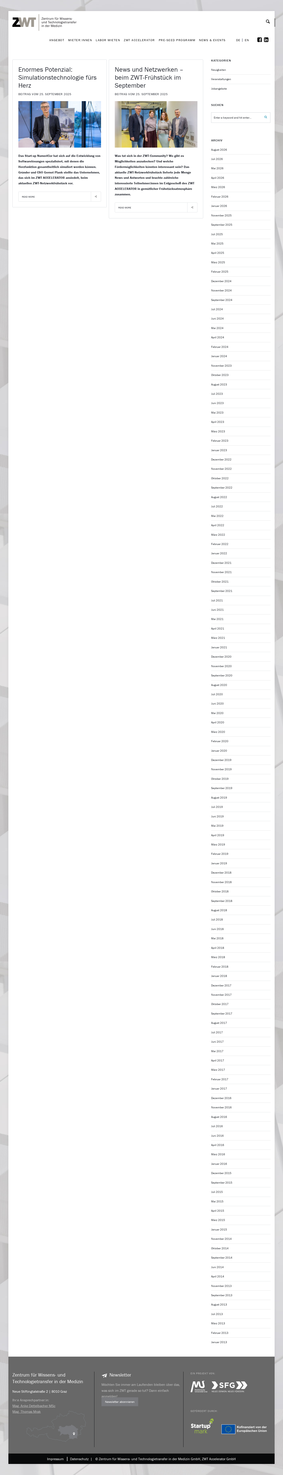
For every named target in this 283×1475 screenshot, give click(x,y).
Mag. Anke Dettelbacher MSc (33, 1406)
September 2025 (221, 225)
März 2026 (218, 187)
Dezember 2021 (221, 563)
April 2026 (217, 178)
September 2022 (221, 487)
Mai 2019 (217, 826)
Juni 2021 (217, 610)
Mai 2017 (217, 1051)
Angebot (57, 40)
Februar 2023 (219, 441)
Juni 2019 (217, 816)
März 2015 (218, 1220)
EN (247, 40)
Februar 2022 (219, 544)
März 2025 (218, 262)
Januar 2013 (219, 1342)
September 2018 (221, 901)
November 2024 (221, 290)
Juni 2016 (217, 1136)
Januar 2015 (219, 1229)
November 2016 (221, 1107)
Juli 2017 (217, 1032)
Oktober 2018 (220, 891)
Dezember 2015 (221, 1173)
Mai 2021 (217, 619)
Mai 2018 (217, 938)
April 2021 (217, 628)
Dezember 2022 (221, 459)
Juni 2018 (217, 929)
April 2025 (217, 253)
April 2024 (217, 337)
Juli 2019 (217, 807)
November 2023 (221, 366)
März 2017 (218, 1070)
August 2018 (219, 910)
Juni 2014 (217, 1267)
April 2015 (217, 1211)
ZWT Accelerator (139, 40)
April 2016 (217, 1145)
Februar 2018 (219, 967)
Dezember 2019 (221, 760)
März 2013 (218, 1323)
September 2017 (221, 1013)
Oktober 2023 (220, 375)
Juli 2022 (217, 506)
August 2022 (219, 497)
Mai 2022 (217, 516)
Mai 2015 (217, 1201)
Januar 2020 (219, 751)
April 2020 (217, 722)
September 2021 (221, 591)
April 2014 (217, 1276)
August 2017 (219, 1023)
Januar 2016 (219, 1164)
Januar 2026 (219, 206)
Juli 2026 (217, 159)
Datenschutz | (80, 1459)
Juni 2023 (217, 403)
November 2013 (221, 1286)
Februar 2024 (219, 347)
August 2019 (219, 797)
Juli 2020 (217, 694)
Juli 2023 (217, 394)
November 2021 (221, 572)
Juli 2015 (217, 1192)
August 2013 (219, 1304)
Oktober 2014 (220, 1248)
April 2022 (217, 525)
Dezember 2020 (221, 657)
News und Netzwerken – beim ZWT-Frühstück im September (149, 77)
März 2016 (218, 1154)
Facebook (262, 40)
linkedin (269, 40)
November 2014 (221, 1239)
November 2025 (221, 215)
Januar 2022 (219, 553)
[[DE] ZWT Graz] (45, 9)
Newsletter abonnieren (120, 1402)
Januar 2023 (219, 450)
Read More (28, 196)
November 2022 (221, 469)
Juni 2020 (217, 703)
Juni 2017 (217, 1042)
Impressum (55, 1459)
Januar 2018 (219, 976)
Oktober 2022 (220, 478)
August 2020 (219, 685)
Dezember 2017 (221, 985)
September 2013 (221, 1295)
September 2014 (221, 1257)
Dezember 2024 (221, 281)
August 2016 (219, 1117)
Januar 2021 (219, 647)
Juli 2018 (217, 919)
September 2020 (221, 675)
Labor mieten (108, 40)
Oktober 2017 (220, 1004)
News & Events (212, 40)
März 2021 (218, 638)
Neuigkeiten (218, 70)
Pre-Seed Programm (177, 40)
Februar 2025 (219, 271)
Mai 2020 (217, 713)
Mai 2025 (217, 243)
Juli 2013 (217, 1314)
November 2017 (221, 995)
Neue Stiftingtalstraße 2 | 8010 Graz (39, 1391)
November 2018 (221, 882)
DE (238, 40)
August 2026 (219, 150)
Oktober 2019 (220, 779)
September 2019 (221, 788)
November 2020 (221, 666)
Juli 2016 (217, 1126)
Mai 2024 (217, 328)
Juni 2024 (217, 318)
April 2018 (217, 948)
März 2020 (218, 732)
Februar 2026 (219, 196)
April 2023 (217, 422)
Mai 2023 (217, 412)
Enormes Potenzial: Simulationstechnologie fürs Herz (57, 77)
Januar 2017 (219, 1088)
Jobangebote (219, 89)
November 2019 (221, 769)
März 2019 (218, 844)
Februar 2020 (219, 741)
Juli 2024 (217, 309)
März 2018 (218, 957)
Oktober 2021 (220, 581)
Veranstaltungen (221, 79)
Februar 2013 (219, 1333)
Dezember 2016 (221, 1098)
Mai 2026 (217, 168)
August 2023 (219, 384)
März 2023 (218, 431)
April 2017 (217, 1060)
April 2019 (217, 835)
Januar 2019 (219, 863)
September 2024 (221, 300)
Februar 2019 (219, 854)
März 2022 (218, 535)
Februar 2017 (219, 1079)
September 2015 (221, 1182)
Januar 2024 (219, 356)
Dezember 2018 (221, 872)
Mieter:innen (80, 40)
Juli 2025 (217, 234)
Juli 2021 (217, 600)
